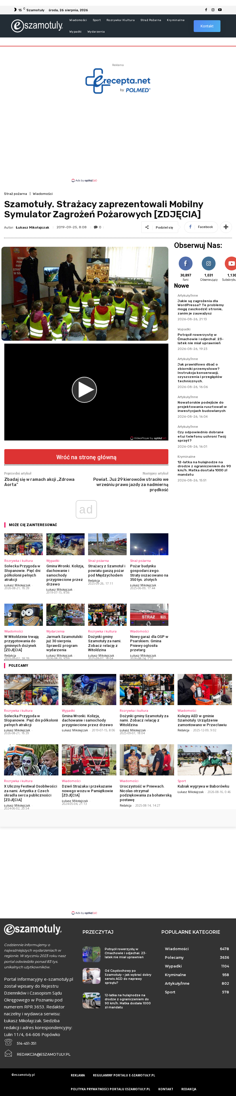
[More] (226, 227)
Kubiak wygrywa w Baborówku (203, 786)
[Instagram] (213, 10)
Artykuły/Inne (188, 295)
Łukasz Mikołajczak (32, 227)
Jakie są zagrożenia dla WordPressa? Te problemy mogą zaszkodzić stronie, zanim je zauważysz (201, 307)
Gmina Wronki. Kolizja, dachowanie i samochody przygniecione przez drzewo (65, 575)
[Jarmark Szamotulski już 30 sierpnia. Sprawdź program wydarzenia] (65, 615)
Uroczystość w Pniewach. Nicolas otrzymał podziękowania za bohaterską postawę (146, 793)
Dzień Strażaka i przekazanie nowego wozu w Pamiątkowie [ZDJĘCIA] (87, 790)
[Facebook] (206, 10)
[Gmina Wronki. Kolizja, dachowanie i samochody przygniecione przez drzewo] (65, 544)
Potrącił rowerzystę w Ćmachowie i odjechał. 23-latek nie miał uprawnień (201, 339)
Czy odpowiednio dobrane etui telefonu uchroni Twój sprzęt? (202, 436)
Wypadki (52, 560)
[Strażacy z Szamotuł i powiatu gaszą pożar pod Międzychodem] (107, 544)
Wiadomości (43, 193)
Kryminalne (186, 457)
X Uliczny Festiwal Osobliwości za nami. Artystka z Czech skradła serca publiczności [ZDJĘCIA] (30, 793)
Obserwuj (209, 257)
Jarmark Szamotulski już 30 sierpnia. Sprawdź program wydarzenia (64, 643)
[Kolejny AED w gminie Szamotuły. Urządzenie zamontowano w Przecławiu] (205, 689)
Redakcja (94, 581)
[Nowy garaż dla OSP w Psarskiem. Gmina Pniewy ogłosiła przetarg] (149, 615)
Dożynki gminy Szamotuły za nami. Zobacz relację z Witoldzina (104, 643)
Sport (182, 780)
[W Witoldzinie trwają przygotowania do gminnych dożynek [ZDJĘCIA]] (23, 615)
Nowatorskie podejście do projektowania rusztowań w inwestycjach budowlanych (202, 406)
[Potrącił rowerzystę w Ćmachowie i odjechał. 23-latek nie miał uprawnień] (91, 954)
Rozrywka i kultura (18, 560)
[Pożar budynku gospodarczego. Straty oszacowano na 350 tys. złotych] (149, 544)
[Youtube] (219, 10)
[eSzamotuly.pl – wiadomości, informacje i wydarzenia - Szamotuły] (36, 25)
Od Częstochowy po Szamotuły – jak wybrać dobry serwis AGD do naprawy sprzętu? (128, 977)
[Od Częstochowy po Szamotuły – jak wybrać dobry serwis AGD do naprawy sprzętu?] (91, 976)
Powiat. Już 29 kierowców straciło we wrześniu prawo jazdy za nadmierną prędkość (130, 484)
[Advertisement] (118, 137)
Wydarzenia (55, 631)
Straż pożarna (15, 193)
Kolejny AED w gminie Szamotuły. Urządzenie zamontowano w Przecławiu (202, 720)
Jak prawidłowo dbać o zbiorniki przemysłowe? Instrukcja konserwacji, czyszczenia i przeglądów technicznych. (200, 372)
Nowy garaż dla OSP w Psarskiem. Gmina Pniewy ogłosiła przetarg (149, 643)
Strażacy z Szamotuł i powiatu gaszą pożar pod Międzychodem (106, 570)
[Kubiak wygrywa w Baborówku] (205, 759)
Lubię (185, 257)
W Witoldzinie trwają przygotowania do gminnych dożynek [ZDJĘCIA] (21, 643)
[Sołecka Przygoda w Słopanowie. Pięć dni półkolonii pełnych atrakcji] (23, 544)
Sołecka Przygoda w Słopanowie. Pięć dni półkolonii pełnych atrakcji (22, 573)
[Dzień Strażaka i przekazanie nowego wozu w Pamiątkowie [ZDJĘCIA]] (89, 759)
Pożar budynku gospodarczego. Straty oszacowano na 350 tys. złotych (149, 573)
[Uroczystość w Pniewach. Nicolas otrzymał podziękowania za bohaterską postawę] (147, 759)
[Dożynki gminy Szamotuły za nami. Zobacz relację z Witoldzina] (107, 615)
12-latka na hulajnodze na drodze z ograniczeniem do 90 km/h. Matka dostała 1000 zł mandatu (204, 468)
